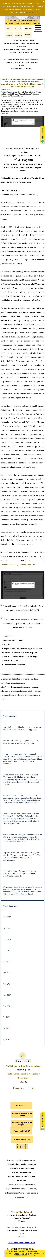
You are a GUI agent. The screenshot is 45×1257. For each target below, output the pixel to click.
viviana (25, 109)
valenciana (4, 113)
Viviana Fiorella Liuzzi (21, 1212)
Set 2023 (6, 1028)
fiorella (31, 109)
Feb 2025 (7, 928)
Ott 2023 (6, 1017)
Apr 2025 (7, 917)
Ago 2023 (7, 1039)
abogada (7, 109)
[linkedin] (19, 1146)
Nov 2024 (7, 950)
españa (27, 111)
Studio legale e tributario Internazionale (23, 1066)
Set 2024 (6, 973)
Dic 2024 (7, 939)
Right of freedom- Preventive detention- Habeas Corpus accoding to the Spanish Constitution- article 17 (19, 873)
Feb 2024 (7, 995)
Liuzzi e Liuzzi (23, 1088)
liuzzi (13, 109)
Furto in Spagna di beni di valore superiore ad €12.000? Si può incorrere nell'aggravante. (22, 728)
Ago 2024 (7, 984)
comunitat (34, 111)
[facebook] (25, 1146)
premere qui (30, 12)
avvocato (10, 111)
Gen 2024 (7, 1006)
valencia (22, 111)
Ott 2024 (6, 961)
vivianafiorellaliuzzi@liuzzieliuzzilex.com (18, 564)
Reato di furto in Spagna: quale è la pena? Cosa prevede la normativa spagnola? (20, 741)
